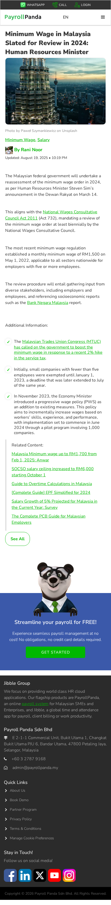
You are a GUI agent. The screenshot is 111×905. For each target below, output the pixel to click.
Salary (43, 140)
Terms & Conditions (25, 828)
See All (18, 539)
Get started (55, 652)
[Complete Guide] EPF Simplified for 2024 (51, 492)
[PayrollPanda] (23, 17)
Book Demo (19, 800)
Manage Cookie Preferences (32, 838)
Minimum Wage (20, 140)
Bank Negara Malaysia (47, 303)
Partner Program (23, 809)
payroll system (35, 704)
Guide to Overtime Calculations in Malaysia (52, 484)
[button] (103, 17)
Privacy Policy (21, 819)
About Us (17, 790)
